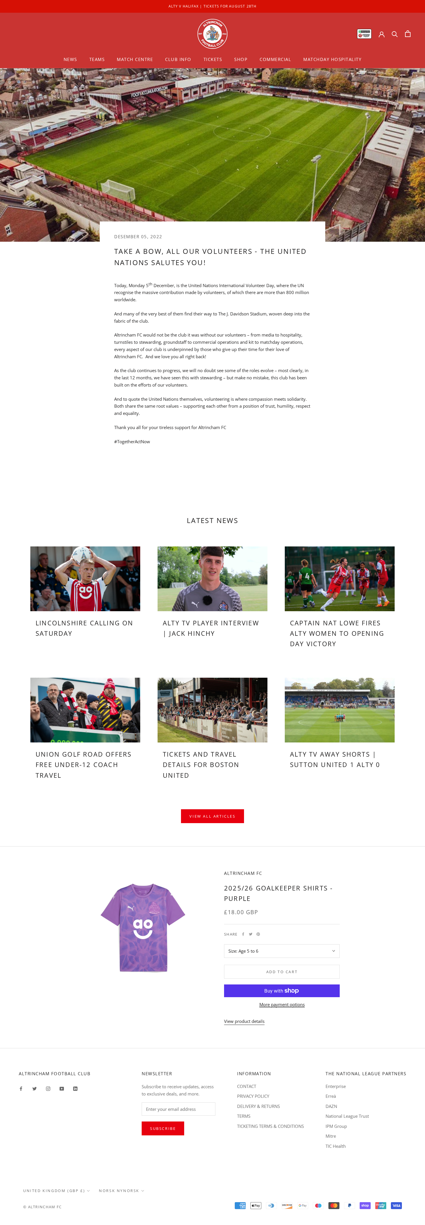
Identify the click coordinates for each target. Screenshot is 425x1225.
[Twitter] (250, 934)
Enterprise (336, 1086)
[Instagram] (48, 1088)
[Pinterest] (258, 934)
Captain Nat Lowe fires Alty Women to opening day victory (337, 633)
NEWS (70, 59)
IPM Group (336, 1126)
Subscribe (163, 1128)
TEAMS (97, 59)
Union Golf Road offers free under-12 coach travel (84, 764)
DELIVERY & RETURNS (258, 1106)
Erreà (331, 1096)
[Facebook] (243, 934)
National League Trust (347, 1116)
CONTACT (246, 1086)
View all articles (212, 816)
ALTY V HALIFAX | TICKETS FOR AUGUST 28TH (213, 6)
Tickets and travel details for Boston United (201, 764)
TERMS (243, 1116)
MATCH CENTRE (135, 59)
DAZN (331, 1106)
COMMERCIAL (275, 59)
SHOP (240, 59)
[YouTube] (62, 1088)
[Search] (395, 34)
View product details (244, 1021)
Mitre (331, 1136)
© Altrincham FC (42, 1206)
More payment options (282, 1004)
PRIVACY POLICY (253, 1096)
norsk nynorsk (119, 1190)
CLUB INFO (178, 59)
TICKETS (213, 59)
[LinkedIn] (75, 1088)
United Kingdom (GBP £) (54, 1190)
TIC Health (336, 1146)
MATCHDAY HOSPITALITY (332, 59)
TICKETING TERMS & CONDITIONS (270, 1126)
